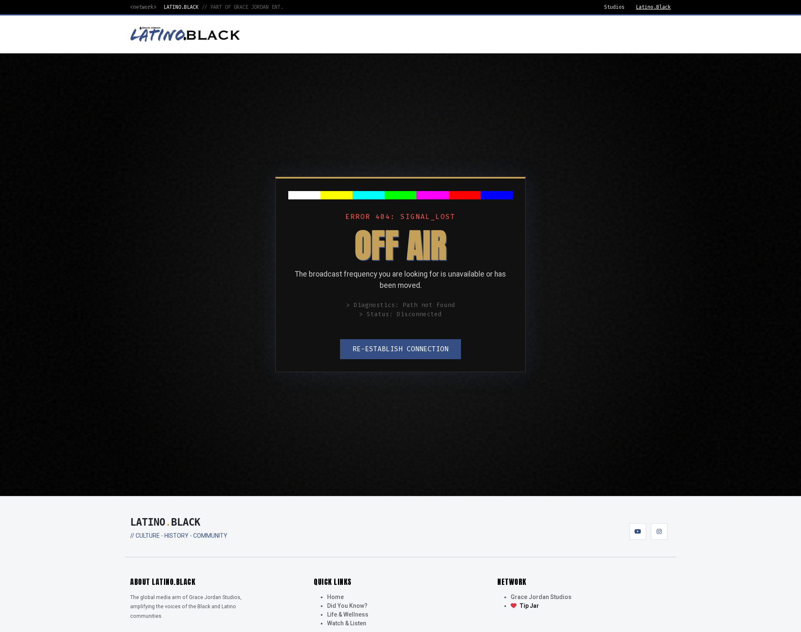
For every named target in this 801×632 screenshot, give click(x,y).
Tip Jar (528, 605)
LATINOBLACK (165, 522)
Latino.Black (653, 7)
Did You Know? (347, 605)
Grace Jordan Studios (541, 597)
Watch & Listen (346, 623)
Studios (614, 7)
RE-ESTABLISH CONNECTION (400, 349)
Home (335, 597)
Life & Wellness (347, 614)
